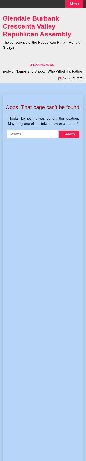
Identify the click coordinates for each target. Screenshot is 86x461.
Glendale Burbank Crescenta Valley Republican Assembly (37, 26)
